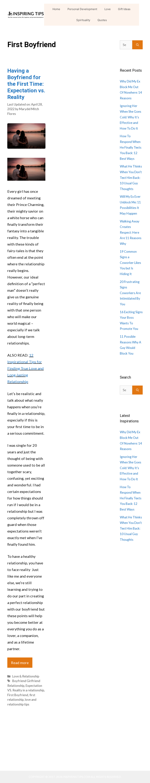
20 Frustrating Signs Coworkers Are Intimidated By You (130, 293)
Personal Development (82, 9)
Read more (20, 662)
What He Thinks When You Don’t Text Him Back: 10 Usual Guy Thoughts (131, 177)
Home (56, 9)
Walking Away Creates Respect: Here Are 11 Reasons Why (130, 232)
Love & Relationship (25, 676)
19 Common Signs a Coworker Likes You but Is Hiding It (130, 263)
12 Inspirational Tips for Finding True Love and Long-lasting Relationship (25, 368)
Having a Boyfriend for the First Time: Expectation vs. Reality (26, 83)
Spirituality (83, 20)
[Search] (137, 44)
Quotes (102, 20)
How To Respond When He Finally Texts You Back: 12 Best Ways (130, 147)
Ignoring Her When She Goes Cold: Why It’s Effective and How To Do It (130, 117)
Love (107, 9)
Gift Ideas (124, 9)
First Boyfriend (17, 695)
